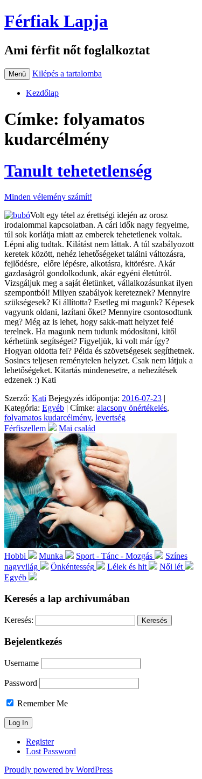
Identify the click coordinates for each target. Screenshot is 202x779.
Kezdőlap (42, 92)
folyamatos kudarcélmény (47, 417)
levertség (110, 417)
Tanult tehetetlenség (78, 170)
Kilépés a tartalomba (67, 73)
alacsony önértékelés (132, 407)
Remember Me (41, 703)
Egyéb (53, 407)
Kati (39, 398)
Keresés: (18, 619)
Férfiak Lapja (56, 21)
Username (21, 663)
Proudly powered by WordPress (58, 769)
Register (40, 741)
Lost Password (51, 751)
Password (20, 682)
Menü (17, 74)
